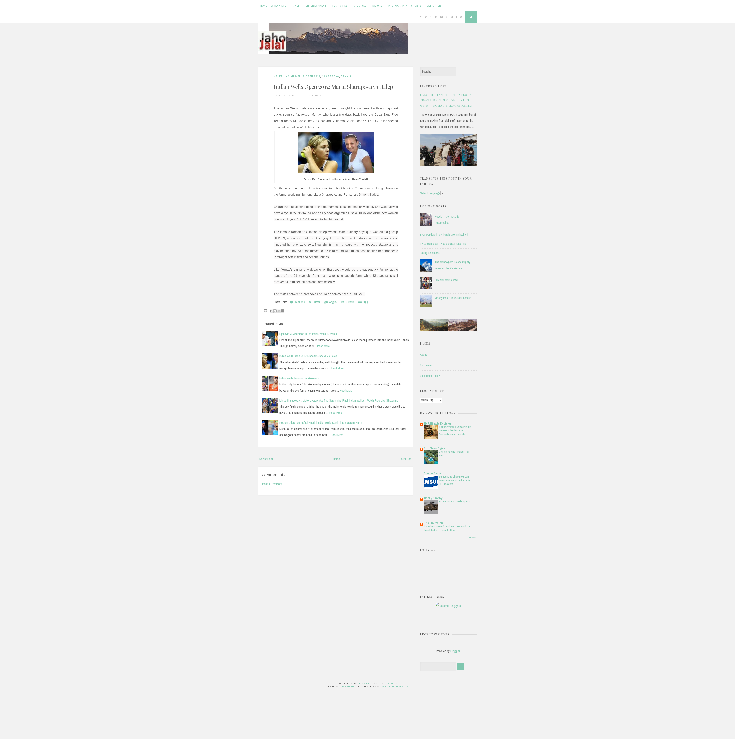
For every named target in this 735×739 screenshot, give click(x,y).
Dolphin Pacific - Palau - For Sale (454, 453)
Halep (278, 76)
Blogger (455, 651)
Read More (323, 346)
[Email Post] (265, 310)
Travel (295, 5)
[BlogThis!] (275, 311)
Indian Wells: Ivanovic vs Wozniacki (299, 378)
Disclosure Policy (430, 376)
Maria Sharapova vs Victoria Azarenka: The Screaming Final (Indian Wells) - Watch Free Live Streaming (338, 400)
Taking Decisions (430, 253)
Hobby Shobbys (434, 498)
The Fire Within (433, 523)
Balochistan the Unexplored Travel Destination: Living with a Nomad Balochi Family (447, 100)
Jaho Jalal (364, 683)
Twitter (315, 302)
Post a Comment (272, 484)
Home (263, 5)
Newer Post (266, 459)
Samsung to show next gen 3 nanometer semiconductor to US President (455, 480)
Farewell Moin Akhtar (446, 280)
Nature (377, 5)
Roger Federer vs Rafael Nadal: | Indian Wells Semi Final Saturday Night (320, 423)
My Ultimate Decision (438, 423)
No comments (316, 95)
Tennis (346, 76)
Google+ (332, 302)
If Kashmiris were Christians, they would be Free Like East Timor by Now (447, 528)
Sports (416, 5)
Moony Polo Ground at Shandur (453, 298)
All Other (434, 5)
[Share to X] (279, 311)
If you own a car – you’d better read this (443, 244)
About (423, 354)
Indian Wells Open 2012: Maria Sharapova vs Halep (333, 86)
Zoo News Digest (435, 448)
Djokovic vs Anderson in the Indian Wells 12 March (308, 334)
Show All (473, 537)
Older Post (406, 459)
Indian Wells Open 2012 (302, 76)
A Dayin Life (278, 5)
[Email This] (272, 311)
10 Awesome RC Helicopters (454, 501)
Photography (397, 5)
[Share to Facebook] (282, 311)
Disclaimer (426, 365)
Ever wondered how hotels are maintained (444, 234)
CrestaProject (347, 686)
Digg (365, 302)
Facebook (299, 302)
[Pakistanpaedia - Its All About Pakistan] (448, 330)
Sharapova (330, 76)
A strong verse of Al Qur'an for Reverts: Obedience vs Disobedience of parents (455, 430)
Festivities (340, 5)
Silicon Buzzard (434, 473)
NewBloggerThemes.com (394, 686)
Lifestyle (360, 5)
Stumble (349, 302)
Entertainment (316, 5)
